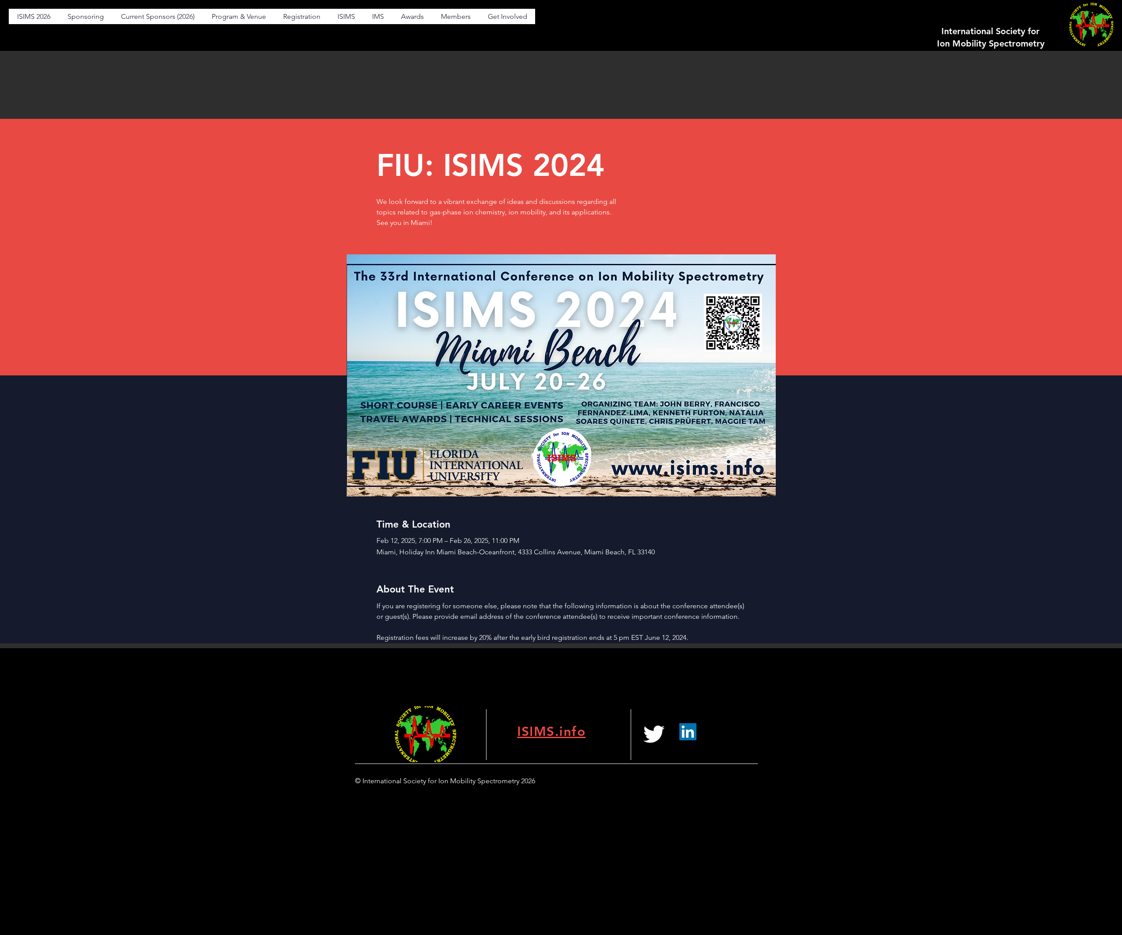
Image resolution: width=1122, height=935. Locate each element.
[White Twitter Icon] (654, 734)
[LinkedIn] (687, 731)
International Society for (990, 31)
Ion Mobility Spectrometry (990, 43)
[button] (238, 16)
